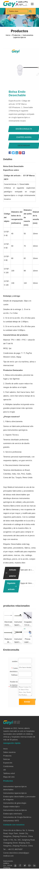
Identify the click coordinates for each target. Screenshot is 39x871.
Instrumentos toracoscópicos (15, 810)
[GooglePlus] (29, 865)
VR (4, 770)
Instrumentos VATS (11, 821)
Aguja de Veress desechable (27, 583)
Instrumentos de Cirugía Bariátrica (17, 817)
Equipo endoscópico (11, 807)
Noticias (6, 759)
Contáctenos (8, 766)
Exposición (7, 763)
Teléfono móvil (9, 773)
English (21, 4)
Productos (16, 35)
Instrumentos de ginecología (14, 803)
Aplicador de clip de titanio (27, 570)
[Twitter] (25, 865)
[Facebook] (20, 865)
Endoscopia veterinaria (12, 814)
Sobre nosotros (9, 752)
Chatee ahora (23, 137)
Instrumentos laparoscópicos (23, 36)
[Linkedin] (34, 865)
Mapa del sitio (9, 777)
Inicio (8, 35)
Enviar (27, 702)
